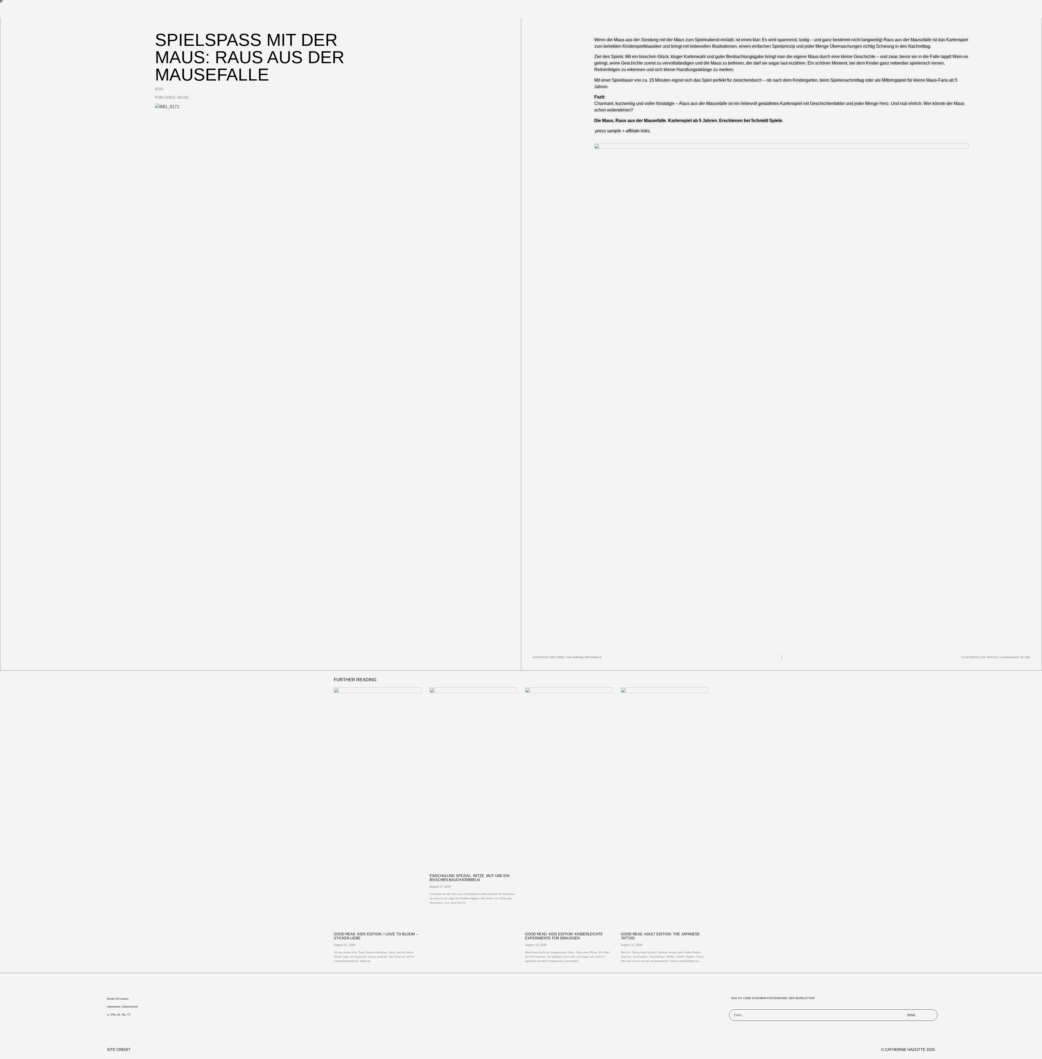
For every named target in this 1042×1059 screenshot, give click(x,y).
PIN (113, 1014)
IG (118, 1014)
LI (108, 1014)
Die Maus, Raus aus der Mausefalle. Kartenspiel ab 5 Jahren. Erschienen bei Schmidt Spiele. (689, 120)
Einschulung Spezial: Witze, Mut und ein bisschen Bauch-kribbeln (469, 878)
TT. (129, 1014)
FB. (124, 1014)
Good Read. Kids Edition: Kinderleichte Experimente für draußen (564, 936)
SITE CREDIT (119, 1049)
